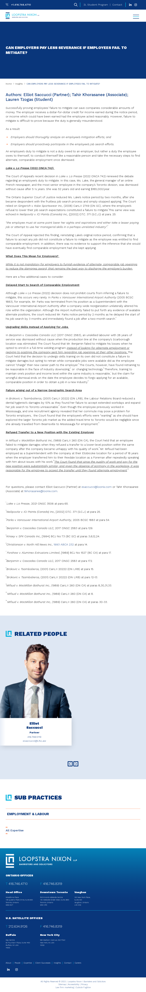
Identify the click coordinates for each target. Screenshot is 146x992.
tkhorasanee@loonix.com (40, 491)
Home (9, 84)
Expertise (28, 963)
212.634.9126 (18, 926)
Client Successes (42, 963)
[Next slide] (76, 763)
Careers (78, 963)
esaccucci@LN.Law (34, 740)
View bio (34, 711)
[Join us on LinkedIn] (130, 4)
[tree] (73, 814)
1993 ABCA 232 (64, 544)
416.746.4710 (18, 884)
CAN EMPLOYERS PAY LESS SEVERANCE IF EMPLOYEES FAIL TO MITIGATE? (63, 84)
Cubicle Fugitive (83, 987)
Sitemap (62, 984)
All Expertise (15, 830)
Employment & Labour (28, 814)
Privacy (84, 984)
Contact (117, 4)
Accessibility (73, 984)
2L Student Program (96, 4)
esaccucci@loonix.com (97, 487)
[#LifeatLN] (135, 4)
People (17, 963)
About (8, 963)
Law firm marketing (65, 987)
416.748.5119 (34, 736)
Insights (19, 84)
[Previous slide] (70, 763)
